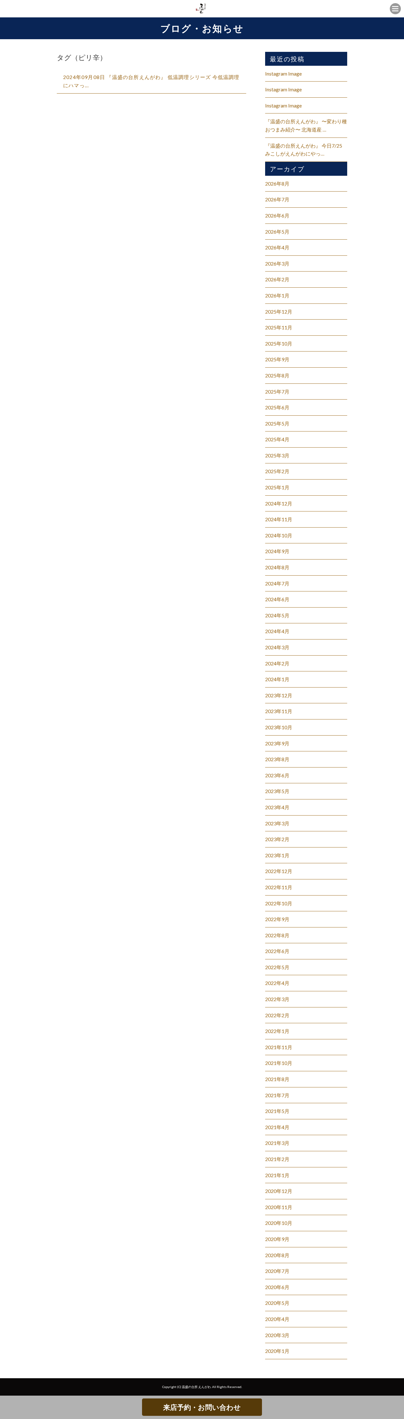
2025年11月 (278, 327)
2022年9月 (277, 919)
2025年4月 (277, 439)
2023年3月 (277, 823)
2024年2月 (277, 663)
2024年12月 (278, 503)
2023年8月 (277, 759)
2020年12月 (278, 1191)
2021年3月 (277, 1143)
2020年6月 (277, 1287)
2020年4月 (277, 1319)
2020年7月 (277, 1271)
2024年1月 (277, 679)
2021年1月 (277, 1175)
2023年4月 (277, 807)
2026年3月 (277, 263)
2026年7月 (277, 199)
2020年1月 (277, 1351)
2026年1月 (277, 295)
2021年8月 (277, 1079)
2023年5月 (277, 791)
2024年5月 (277, 615)
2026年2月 (277, 279)
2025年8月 (277, 375)
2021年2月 (277, 1159)
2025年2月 (277, 471)
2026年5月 (277, 232)
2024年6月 (277, 599)
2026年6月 (277, 215)
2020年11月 (278, 1207)
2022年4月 (277, 983)
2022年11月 (278, 887)
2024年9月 (277, 551)
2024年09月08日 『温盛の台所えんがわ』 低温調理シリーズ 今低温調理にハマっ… (151, 81)
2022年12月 (278, 871)
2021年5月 (277, 1111)
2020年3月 (277, 1335)
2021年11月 (278, 1047)
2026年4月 (277, 247)
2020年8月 (277, 1255)
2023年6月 (277, 775)
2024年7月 (277, 583)
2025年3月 (277, 455)
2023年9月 (277, 743)
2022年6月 (277, 951)
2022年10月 (278, 903)
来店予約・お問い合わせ (202, 1407)
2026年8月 (277, 183)
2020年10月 (278, 1223)
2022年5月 (277, 967)
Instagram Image (283, 73)
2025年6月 (277, 407)
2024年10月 (278, 535)
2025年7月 (277, 391)
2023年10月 (278, 727)
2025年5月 (277, 423)
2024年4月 (277, 631)
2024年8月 (277, 567)
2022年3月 (277, 999)
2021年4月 (277, 1127)
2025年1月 (277, 487)
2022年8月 (277, 935)
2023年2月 (277, 839)
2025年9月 (277, 359)
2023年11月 (278, 711)
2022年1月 (277, 1031)
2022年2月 (277, 1015)
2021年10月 (278, 1063)
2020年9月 (277, 1239)
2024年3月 (277, 647)
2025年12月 (278, 312)
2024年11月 (278, 519)
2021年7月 (277, 1095)
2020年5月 (277, 1303)
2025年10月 (278, 343)
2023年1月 (277, 855)
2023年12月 (278, 695)
